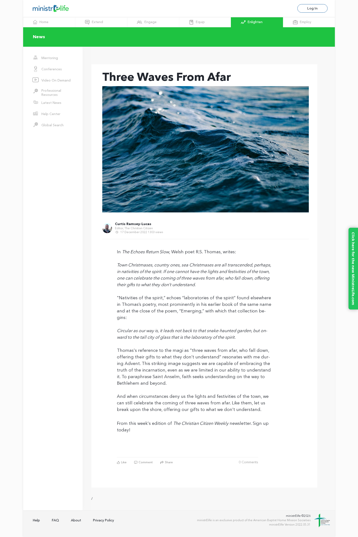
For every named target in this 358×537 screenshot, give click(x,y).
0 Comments (248, 462)
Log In (312, 8)
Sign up (261, 423)
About (76, 520)
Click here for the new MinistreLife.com (353, 268)
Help (36, 520)
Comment (145, 462)
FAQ (55, 520)
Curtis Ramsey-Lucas (133, 224)
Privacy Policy (103, 520)
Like (123, 462)
